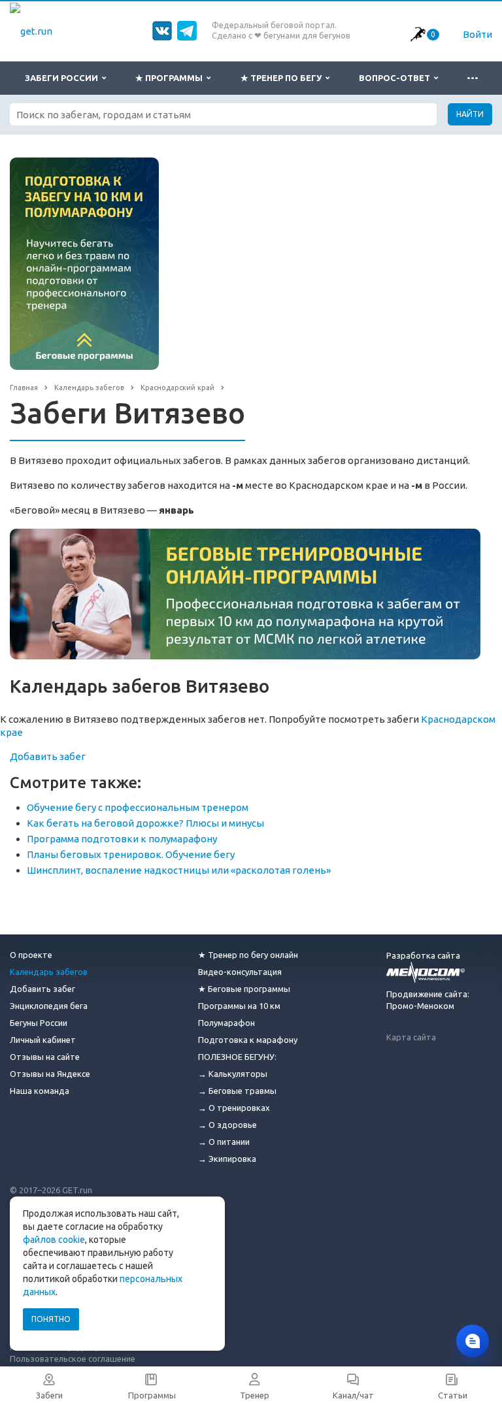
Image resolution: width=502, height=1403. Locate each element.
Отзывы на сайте (45, 1056)
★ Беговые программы (244, 988)
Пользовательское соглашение (72, 1358)
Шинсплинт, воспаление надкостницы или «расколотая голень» (179, 870)
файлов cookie (54, 1239)
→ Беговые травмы (237, 1090)
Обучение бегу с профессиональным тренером (137, 807)
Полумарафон (226, 1022)
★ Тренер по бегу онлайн (248, 954)
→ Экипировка (227, 1158)
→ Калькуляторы (232, 1073)
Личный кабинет (43, 1039)
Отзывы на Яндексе (50, 1073)
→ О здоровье (227, 1124)
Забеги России (63, 77)
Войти (477, 34)
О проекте (31, 954)
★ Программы (171, 77)
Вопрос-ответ (396, 77)
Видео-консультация (240, 971)
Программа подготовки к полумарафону (122, 838)
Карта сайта (411, 1037)
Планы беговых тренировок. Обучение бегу (131, 854)
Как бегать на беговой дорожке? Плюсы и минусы (145, 823)
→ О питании (224, 1141)
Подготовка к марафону (247, 1039)
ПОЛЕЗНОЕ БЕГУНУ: (237, 1056)
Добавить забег (48, 756)
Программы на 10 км (239, 1005)
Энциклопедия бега (49, 1005)
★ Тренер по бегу (283, 77)
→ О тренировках (234, 1107)
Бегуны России (38, 1022)
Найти (470, 114)
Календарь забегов (49, 971)
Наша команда (39, 1090)
